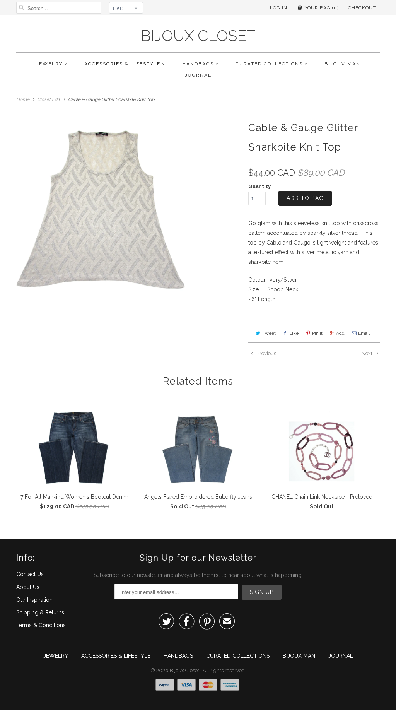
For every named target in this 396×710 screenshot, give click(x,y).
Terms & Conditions (41, 625)
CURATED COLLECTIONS (269, 64)
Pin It (317, 333)
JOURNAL (198, 75)
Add (340, 333)
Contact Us (30, 574)
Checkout (362, 7)
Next (368, 353)
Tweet (269, 333)
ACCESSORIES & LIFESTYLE (122, 64)
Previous (265, 353)
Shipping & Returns (40, 612)
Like (294, 333)
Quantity (259, 186)
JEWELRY (49, 64)
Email (364, 333)
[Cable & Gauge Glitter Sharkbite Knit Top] (103, 205)
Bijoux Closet (198, 35)
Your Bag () (321, 7)
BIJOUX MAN (342, 64)
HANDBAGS (198, 64)
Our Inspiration (34, 600)
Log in (278, 7)
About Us (27, 587)
